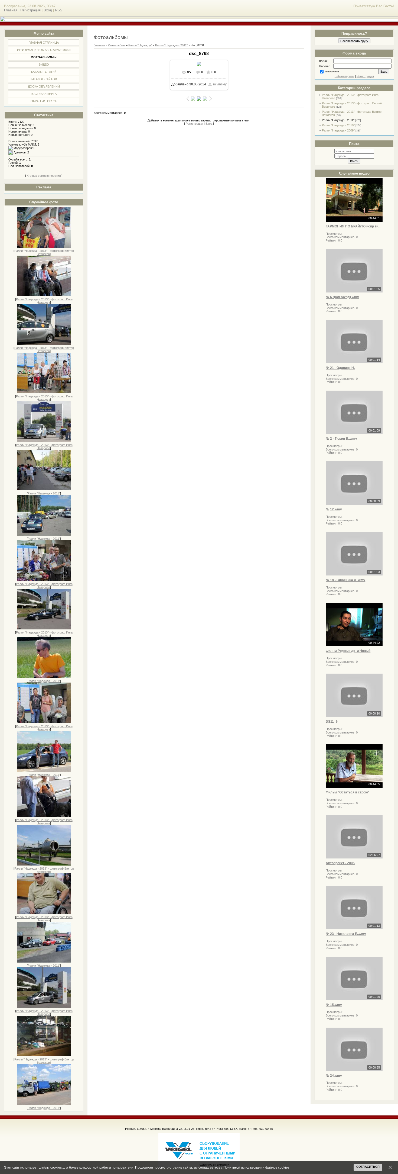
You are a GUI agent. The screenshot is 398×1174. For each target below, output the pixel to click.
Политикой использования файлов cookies (256, 1167)
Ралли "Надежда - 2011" (44, 493)
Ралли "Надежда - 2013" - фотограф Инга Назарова (44, 301)
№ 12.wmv (334, 509)
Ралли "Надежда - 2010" (338, 125)
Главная (10, 10)
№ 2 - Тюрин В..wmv (341, 438)
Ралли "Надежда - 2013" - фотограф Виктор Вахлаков (44, 252)
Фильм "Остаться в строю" (348, 792)
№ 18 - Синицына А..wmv (345, 580)
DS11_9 (332, 721)
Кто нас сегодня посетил (44, 175)
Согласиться (368, 1166)
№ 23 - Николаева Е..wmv (346, 934)
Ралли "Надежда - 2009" (338, 130)
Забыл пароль (344, 76)
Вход (48, 10)
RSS (58, 10)
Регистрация (30, 10)
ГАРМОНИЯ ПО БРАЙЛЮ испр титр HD (354, 226)
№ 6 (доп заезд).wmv (342, 297)
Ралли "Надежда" (140, 45)
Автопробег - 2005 (340, 863)
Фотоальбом (116, 45)
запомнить (331, 71)
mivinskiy (220, 84)
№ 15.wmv (334, 1005)
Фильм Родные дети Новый (348, 651)
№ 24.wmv (334, 1075)
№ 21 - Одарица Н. (340, 368)
